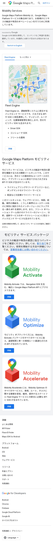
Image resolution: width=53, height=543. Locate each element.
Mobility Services (12, 10)
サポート (5, 479)
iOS (3, 452)
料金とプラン (7, 471)
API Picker (6, 428)
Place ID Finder (8, 432)
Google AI (6, 516)
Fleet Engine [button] (10, 57)
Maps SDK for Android (11, 437)
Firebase (5, 508)
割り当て (41, 243)
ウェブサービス (8, 460)
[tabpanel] (26, 107)
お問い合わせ (7, 475)
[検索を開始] (39, 3)
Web (4, 456)
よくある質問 (7, 424)
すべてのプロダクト (10, 520)
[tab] (9, 57)
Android (5, 448)
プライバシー (17, 531)
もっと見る (24, 57)
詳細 (10, 149)
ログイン (46, 3)
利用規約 (5, 483)
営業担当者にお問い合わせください (28, 249)
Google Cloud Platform (11, 512)
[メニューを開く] (4, 3)
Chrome (5, 504)
